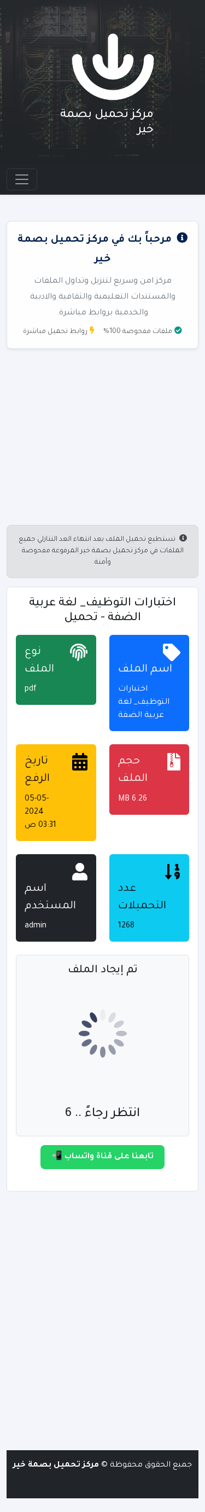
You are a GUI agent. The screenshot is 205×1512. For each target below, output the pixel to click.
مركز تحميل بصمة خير (56, 1465)
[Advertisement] (102, 1321)
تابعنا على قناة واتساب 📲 (102, 1157)
